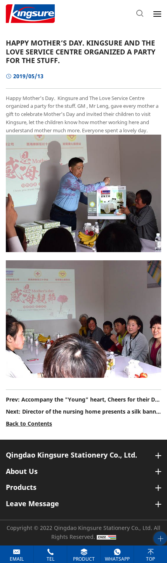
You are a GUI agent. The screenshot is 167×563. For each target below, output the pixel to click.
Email (17, 559)
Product (84, 559)
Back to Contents (29, 424)
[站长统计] (106, 537)
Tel (50, 559)
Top (150, 559)
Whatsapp (117, 559)
